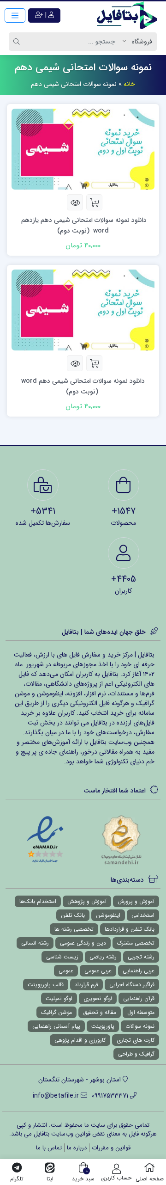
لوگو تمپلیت (59, 998)
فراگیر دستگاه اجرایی (131, 984)
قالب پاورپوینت (46, 984)
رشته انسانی (35, 943)
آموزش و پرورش (136, 901)
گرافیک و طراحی (136, 1054)
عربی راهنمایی (138, 970)
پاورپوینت (102, 1026)
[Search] (18, 41)
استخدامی (142, 915)
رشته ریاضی (103, 956)
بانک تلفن (73, 915)
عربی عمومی (98, 970)
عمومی (66, 970)
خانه (129, 84)
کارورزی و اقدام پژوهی (80, 1040)
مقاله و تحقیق (99, 1012)
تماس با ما (49, 1148)
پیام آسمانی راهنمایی (56, 1026)
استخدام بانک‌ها (37, 901)
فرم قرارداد (86, 984)
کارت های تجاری (135, 1040)
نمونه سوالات (139, 1026)
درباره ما (77, 1148)
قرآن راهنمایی (138, 998)
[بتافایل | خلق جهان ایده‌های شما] (129, 15)
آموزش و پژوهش (87, 901)
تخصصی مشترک (135, 943)
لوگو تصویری (97, 998)
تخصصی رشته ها (74, 929)
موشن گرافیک (56, 1012)
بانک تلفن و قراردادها (129, 929)
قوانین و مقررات (111, 1148)
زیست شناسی (62, 956)
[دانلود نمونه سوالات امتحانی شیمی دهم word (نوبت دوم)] (83, 309)
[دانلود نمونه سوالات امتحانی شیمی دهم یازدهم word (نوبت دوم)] (83, 149)
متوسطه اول (140, 1012)
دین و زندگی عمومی (83, 943)
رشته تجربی (141, 956)
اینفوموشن (108, 915)
